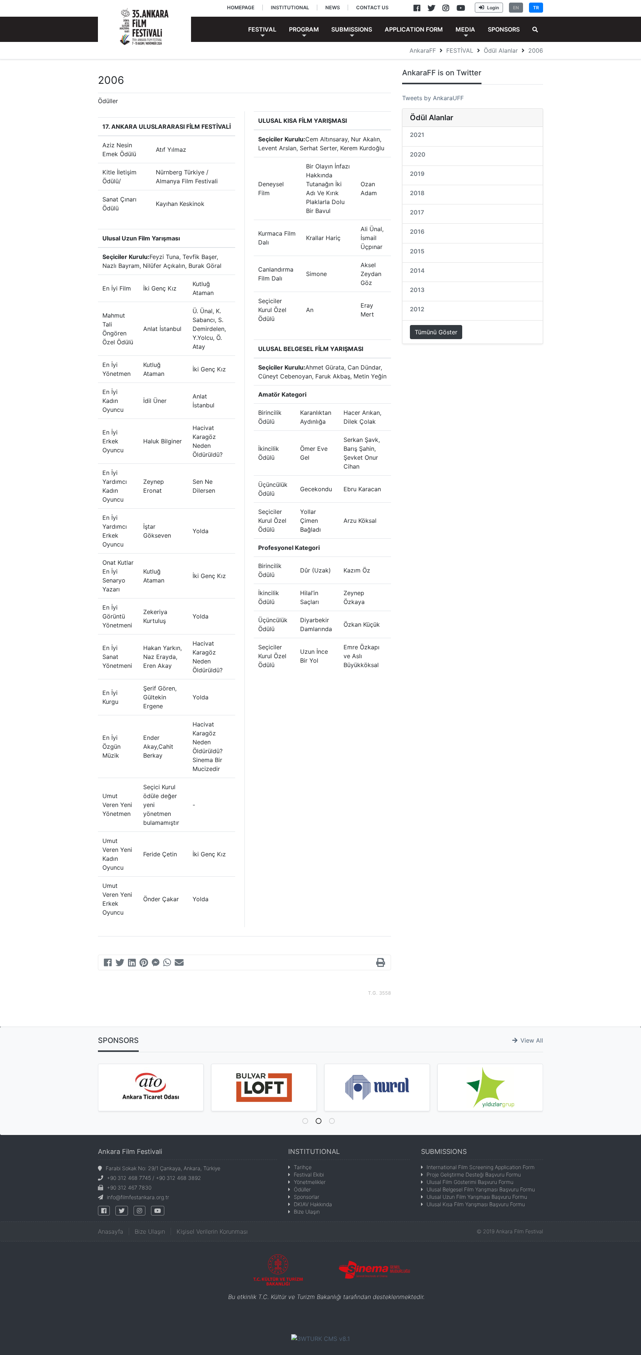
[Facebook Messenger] (156, 963)
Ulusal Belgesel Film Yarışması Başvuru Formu (481, 1189)
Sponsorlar (306, 1197)
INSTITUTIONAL (314, 1151)
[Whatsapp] (167, 963)
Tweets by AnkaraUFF (433, 98)
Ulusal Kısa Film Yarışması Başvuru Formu (476, 1204)
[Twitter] (119, 963)
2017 (417, 212)
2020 (417, 154)
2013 (417, 289)
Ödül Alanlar (501, 50)
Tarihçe (303, 1167)
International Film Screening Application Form (481, 1167)
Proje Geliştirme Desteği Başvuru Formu (474, 1174)
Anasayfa (110, 1231)
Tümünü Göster (436, 332)
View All (531, 1040)
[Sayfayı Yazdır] (380, 963)
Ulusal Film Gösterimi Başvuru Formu (470, 1182)
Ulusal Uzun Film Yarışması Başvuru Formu (477, 1197)
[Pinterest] (143, 963)
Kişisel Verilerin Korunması (212, 1231)
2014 (417, 270)
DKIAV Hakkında (313, 1204)
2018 (417, 193)
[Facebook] (108, 963)
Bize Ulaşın (307, 1211)
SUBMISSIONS (444, 1151)
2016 (417, 231)
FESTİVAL (459, 50)
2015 (417, 251)
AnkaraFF (423, 50)
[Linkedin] (132, 963)
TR (536, 7)
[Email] (179, 963)
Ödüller (302, 1189)
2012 (417, 309)
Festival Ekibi (309, 1174)
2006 (535, 50)
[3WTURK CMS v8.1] (320, 1338)
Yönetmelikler (310, 1182)
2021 (417, 134)
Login (493, 7)
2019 (417, 173)
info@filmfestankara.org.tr (138, 1197)
